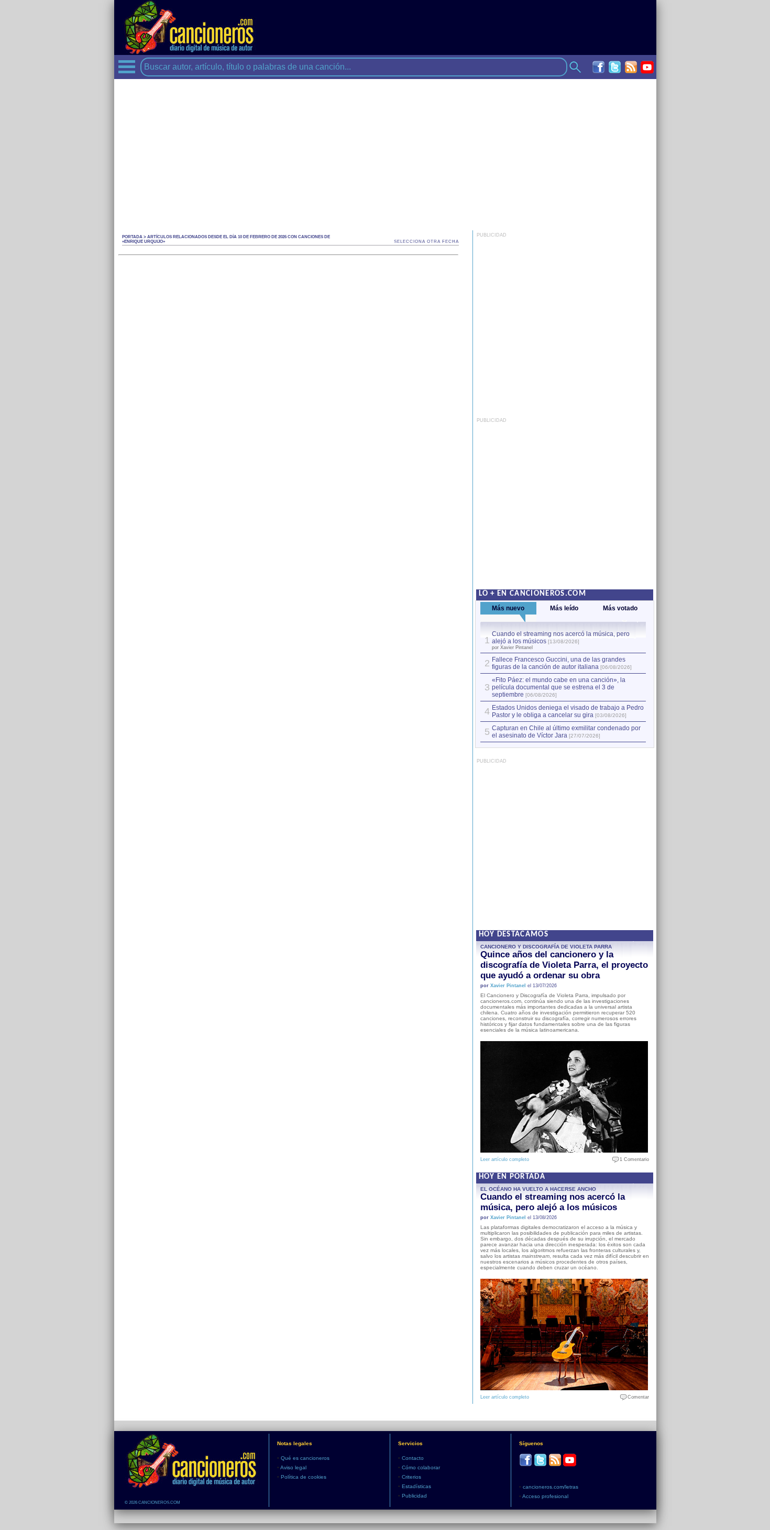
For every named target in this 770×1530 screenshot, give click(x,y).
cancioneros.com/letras (550, 1487)
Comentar (636, 1397)
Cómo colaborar (421, 1467)
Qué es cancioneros (305, 1458)
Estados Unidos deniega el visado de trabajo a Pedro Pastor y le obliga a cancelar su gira (568, 711)
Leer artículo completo (504, 1159)
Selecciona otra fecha (426, 241)
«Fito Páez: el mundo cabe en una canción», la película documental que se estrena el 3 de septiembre (558, 687)
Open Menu (126, 67)
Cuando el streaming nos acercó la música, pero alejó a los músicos (552, 1202)
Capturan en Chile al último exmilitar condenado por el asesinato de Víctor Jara (566, 731)
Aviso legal (293, 1467)
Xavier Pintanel (508, 985)
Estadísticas (416, 1486)
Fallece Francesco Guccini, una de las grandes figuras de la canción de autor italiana (558, 663)
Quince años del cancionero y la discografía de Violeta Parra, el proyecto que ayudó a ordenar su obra (564, 965)
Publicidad (414, 1496)
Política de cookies (303, 1477)
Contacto (413, 1458)
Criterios (411, 1477)
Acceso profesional (545, 1496)
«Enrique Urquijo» (143, 241)
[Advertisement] (385, 152)
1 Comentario (632, 1159)
